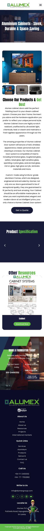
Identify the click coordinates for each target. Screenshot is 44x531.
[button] (40, 5)
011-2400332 (12, 372)
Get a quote (31, 370)
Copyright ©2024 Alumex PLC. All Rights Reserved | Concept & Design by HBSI (22, 527)
